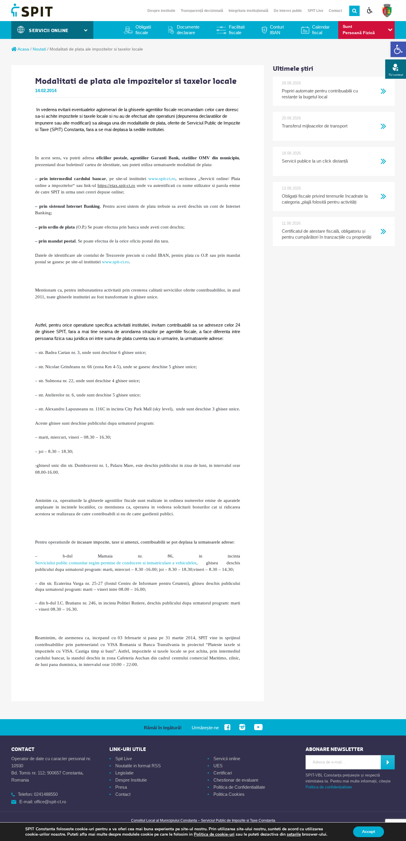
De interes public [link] (288, 11)
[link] (398, 49)
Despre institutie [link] (161, 11)
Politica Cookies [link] (229, 794)
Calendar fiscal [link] (321, 29)
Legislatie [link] (124, 772)
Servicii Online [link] (50, 31)
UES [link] (218, 765)
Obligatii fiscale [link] (143, 29)
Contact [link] (335, 11)
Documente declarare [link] (188, 29)
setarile (294, 834)
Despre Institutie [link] (131, 779)
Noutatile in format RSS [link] (138, 765)
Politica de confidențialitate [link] (329, 787)
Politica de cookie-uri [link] (214, 834)
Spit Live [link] (123, 758)
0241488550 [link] (46, 794)
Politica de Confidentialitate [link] (239, 787)
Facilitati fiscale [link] (237, 29)
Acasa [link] (23, 49)
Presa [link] (121, 787)
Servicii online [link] (226, 758)
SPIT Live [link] (315, 11)
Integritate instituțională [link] (248, 11)
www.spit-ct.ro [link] (161, 178)
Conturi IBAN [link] (277, 29)
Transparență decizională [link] (202, 11)
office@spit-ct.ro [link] (50, 801)
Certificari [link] (222, 772)
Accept (368, 831)
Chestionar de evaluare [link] (235, 779)
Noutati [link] (39, 49)
